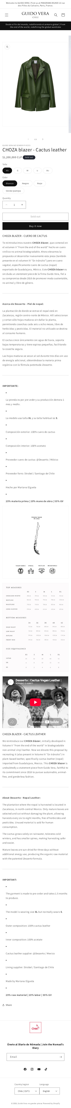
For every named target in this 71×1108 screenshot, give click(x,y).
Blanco (11, 184)
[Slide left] (28, 139)
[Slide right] (42, 139)
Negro (27, 184)
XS (9, 171)
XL (49, 171)
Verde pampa (15, 191)
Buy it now (35, 226)
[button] (6, 15)
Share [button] (9, 1004)
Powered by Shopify (51, 1103)
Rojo (41, 184)
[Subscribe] (60, 1057)
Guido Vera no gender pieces (30, 1103)
